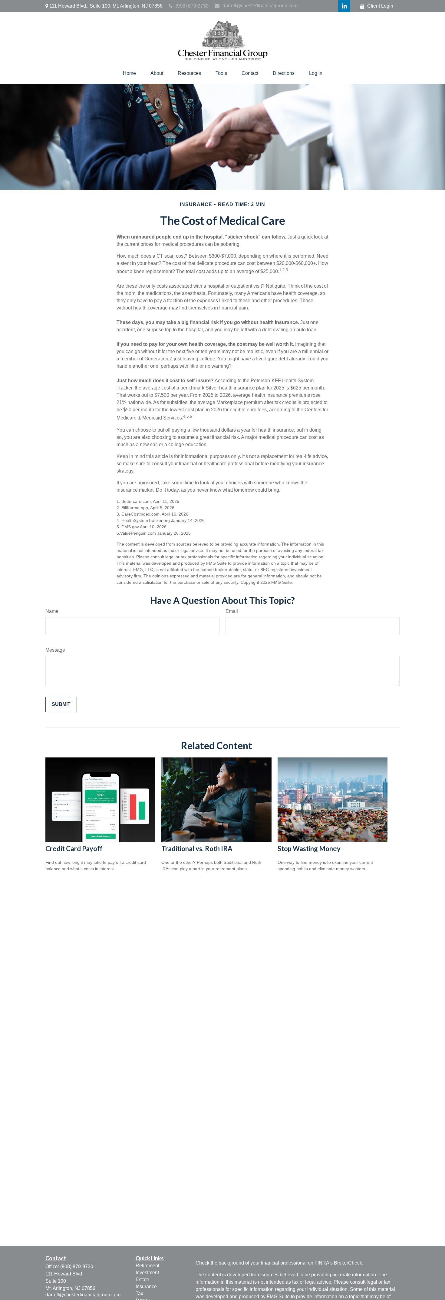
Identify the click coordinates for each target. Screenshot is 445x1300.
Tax (139, 1293)
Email (232, 611)
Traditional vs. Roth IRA (196, 848)
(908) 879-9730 (192, 5)
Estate (142, 1279)
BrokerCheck (348, 1262)
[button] (129, 73)
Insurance (146, 1286)
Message (55, 650)
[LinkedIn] (344, 6)
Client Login (380, 5)
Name (51, 611)
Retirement (147, 1265)
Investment (147, 1272)
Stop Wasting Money (309, 848)
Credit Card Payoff (74, 848)
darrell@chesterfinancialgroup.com (260, 5)
